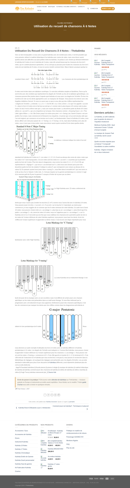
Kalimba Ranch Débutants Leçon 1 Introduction (34, 408)
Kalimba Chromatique (22, 453)
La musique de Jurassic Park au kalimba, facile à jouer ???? (104, 135)
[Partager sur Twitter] (48, 395)
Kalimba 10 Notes (21, 445)
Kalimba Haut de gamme (23, 464)
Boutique (51, 6)
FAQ (67, 444)
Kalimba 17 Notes (21, 449)
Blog (39, 10)
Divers (17, 438)
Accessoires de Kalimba (23, 434)
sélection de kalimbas (58, 380)
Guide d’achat (42, 6)
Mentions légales (72, 440)
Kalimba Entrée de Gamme (24, 456)
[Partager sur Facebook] (45, 395)
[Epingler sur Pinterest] (55, 395)
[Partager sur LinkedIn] (58, 395)
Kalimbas (52, 362)
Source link (52, 372)
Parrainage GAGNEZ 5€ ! (75, 437)
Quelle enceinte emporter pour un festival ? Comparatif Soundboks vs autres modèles (104, 144)
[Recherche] (88, 8)
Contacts (81, 6)
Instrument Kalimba (21, 442)
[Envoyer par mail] (51, 395)
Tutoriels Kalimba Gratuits (66, 6)
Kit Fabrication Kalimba (23, 467)
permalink (72, 401)
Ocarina (17, 471)
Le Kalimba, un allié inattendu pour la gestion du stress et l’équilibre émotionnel (104, 119)
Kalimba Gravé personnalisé (24, 460)
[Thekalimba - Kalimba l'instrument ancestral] (24, 8)
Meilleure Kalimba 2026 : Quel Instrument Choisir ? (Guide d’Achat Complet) (104, 127)
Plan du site (70, 448)
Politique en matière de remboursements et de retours (76, 432)
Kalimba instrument (65, 23)
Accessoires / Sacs (21, 431)
